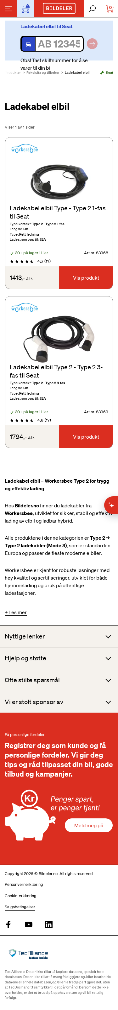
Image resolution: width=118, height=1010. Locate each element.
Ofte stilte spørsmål (32, 680)
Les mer (17, 612)
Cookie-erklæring (21, 896)
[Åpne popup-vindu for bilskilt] (25, 8)
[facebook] (8, 925)
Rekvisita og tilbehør (42, 72)
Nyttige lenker (25, 636)
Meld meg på (88, 825)
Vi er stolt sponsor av (34, 702)
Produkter (13, 72)
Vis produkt (86, 278)
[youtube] (28, 925)
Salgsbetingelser (20, 907)
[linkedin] (49, 925)
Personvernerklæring (24, 884)
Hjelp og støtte (25, 658)
